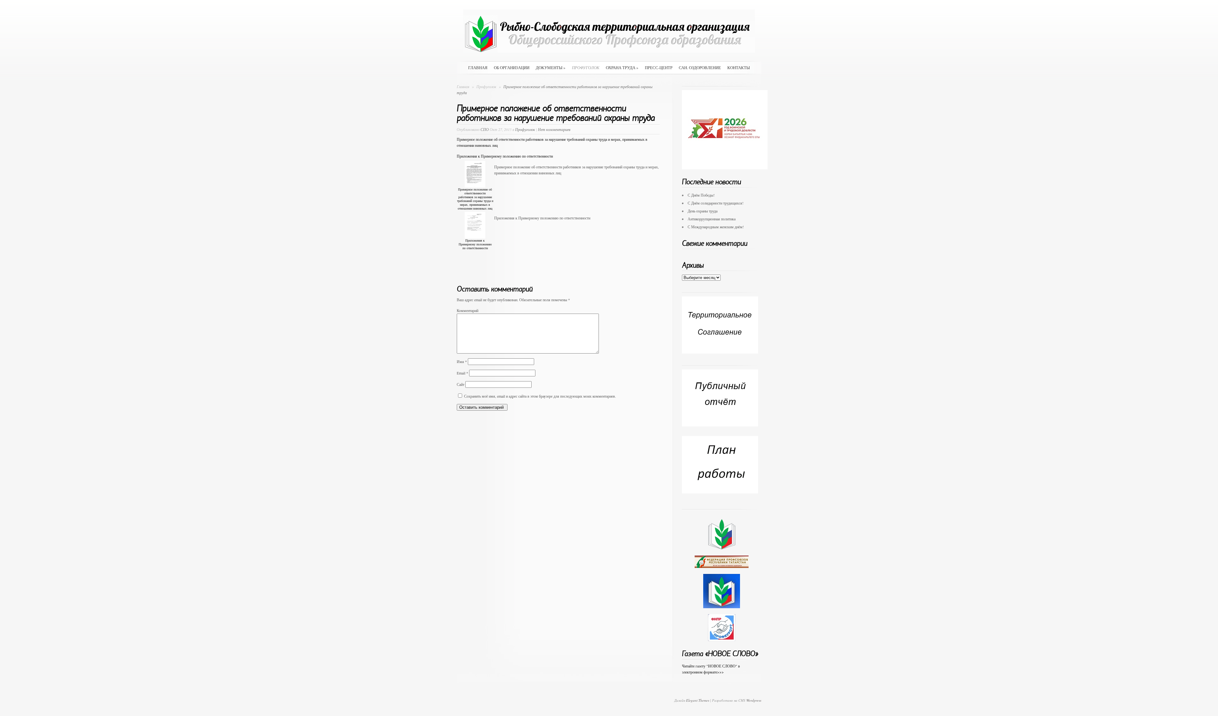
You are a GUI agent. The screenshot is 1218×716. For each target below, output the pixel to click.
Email (462, 372)
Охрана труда (622, 67)
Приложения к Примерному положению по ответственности (505, 156)
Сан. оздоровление (700, 67)
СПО (485, 129)
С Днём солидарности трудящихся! (715, 202)
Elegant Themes (697, 700)
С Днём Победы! (701, 195)
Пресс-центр (658, 67)
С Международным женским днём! (716, 226)
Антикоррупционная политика (712, 218)
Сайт (460, 384)
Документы (551, 67)
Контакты (738, 67)
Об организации (511, 67)
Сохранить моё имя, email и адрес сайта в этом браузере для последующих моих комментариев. (540, 396)
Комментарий (467, 310)
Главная (478, 67)
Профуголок (585, 67)
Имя (462, 361)
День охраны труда (702, 210)
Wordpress (753, 700)
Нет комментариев (554, 129)
